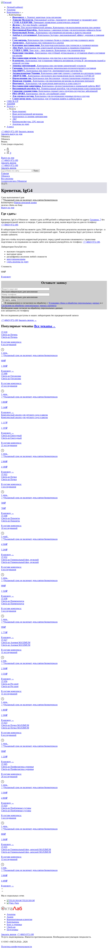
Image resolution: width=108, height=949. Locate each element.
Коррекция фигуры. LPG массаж (28, 121)
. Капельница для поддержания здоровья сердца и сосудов (51, 96)
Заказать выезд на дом (11, 134)
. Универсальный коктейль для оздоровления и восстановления (56, 88)
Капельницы (13, 12)
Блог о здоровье (14, 924)
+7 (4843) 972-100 (9, 131)
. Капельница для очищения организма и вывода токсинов (51, 32)
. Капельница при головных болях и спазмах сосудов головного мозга (53, 40)
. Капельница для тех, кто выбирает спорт (39, 93)
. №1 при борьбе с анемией (29, 25)
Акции (10, 917)
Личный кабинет (15, 7)
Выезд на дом (7, 158)
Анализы (11, 9)
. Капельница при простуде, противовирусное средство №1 (47, 71)
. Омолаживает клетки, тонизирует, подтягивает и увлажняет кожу (54, 20)
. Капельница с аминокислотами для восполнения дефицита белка (56, 30)
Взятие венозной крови (25, 202)
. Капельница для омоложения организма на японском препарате (53, 81)
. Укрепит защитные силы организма (36, 17)
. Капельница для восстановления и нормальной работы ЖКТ (56, 86)
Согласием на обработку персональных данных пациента (28, 305)
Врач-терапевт (19, 111)
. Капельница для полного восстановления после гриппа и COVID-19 (53, 76)
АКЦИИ (11, 104)
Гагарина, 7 (95, 219)
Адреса (10, 126)
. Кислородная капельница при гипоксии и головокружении (55, 45)
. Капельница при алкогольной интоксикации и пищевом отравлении (51, 48)
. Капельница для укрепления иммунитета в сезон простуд (46, 83)
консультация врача (16, 259)
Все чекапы (45, 326)
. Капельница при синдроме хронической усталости (49, 65)
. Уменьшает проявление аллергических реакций (45, 22)
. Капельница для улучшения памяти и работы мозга (47, 98)
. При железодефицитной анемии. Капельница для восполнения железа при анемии (56, 27)
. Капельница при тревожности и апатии (38, 43)
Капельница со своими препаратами (29, 116)
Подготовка (12, 929)
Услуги (10, 106)
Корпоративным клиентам (19, 919)
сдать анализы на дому (18, 262)
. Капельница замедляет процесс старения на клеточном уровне (56, 73)
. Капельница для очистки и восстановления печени (49, 58)
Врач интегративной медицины (27, 114)
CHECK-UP (12, 101)
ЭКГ (14, 119)
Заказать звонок (26, 131)
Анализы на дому (20, 124)
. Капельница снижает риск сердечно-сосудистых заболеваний (55, 91)
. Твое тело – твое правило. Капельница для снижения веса (48, 50)
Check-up (11, 927)
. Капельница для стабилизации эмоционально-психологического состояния (54, 68)
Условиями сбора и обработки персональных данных (74, 303)
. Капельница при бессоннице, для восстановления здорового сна (53, 78)
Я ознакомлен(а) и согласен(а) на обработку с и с (52, 304)
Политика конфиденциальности (16, 946)
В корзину (6, 277)
